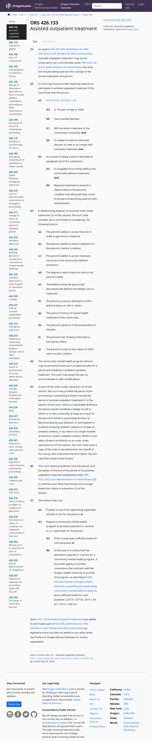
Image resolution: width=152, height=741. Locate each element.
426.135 (14, 45)
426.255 (15, 480)
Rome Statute (131, 722)
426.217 (14, 222)
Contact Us (96, 708)
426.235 (15, 393)
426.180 (16, 160)
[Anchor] (75, 76)
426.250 (16, 465)
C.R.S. (127, 694)
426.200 (14, 178)
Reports (94, 713)
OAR (126, 713)
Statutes (128, 699)
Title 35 (33, 14)
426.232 (14, 326)
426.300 (15, 602)
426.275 (16, 504)
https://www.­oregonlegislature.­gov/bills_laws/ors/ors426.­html (62, 658)
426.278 (16, 526)
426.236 (13, 409)
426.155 (16, 97)
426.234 (16, 371)
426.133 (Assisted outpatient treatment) (60, 619)
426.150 (16, 71)
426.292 (16, 548)
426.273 (14, 491)
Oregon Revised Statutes (70, 6)
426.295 (16, 565)
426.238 (14, 431)
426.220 (14, 240)
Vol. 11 (23, 14)
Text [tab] (35, 41)
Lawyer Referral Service (61, 701)
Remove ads (129, 6)
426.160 (15, 126)
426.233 (16, 347)
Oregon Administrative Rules (46, 6)
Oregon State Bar (56, 689)
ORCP (87, 4)
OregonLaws (21, 6)
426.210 (16, 198)
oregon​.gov (131, 29)
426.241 (16, 446)
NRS (126, 703)
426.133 (14, 31)
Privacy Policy (97, 726)
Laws (126, 708)
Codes (127, 689)
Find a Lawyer (97, 689)
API (91, 704)
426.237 (14, 419)
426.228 (13, 298)
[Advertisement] (123, 56)
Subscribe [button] (14, 704)
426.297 (15, 583)
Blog (92, 694)
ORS (15, 14)
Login (141, 4)
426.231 (15, 311)
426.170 (15, 143)
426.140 (15, 57)
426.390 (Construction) (78, 53)
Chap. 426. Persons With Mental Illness (60, 14)
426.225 (15, 282)
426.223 (16, 259)
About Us (95, 699)
